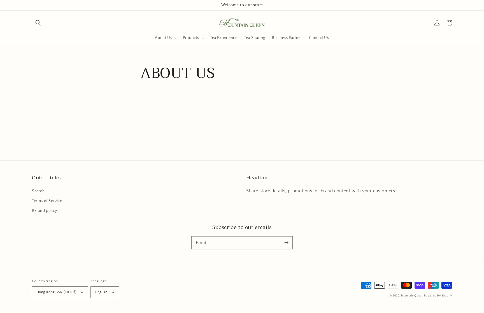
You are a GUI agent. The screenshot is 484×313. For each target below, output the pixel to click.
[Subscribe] (286, 243)
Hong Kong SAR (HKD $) (56, 292)
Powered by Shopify (438, 295)
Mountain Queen (412, 295)
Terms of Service (47, 201)
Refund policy (44, 210)
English (101, 292)
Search (38, 191)
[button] (38, 23)
